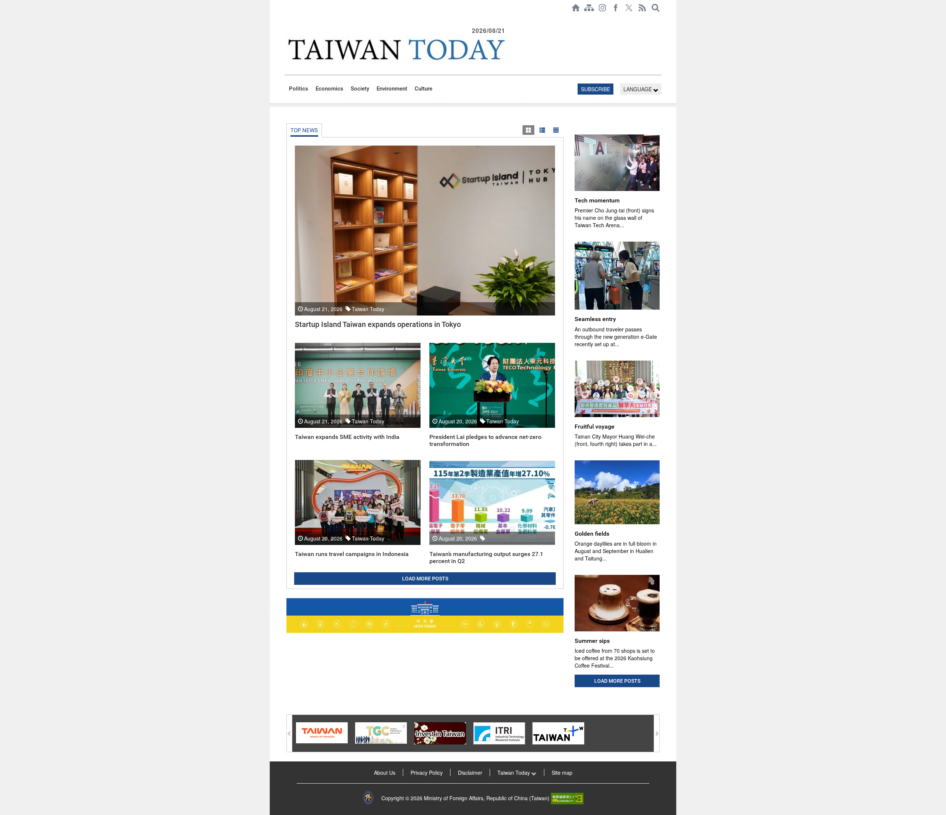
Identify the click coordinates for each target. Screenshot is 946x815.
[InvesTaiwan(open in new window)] (440, 732)
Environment (392, 88)
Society (360, 88)
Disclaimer (470, 772)
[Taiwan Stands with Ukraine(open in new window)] (425, 615)
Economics (329, 88)
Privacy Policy (427, 772)
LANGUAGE (638, 89)
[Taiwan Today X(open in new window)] (629, 8)
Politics (298, 88)
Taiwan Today (514, 772)
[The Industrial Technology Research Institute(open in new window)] (499, 732)
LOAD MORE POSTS (425, 579)
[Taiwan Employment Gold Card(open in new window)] (381, 732)
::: (287, 19)
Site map (562, 772)
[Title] (556, 130)
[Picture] (528, 130)
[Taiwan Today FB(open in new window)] (616, 8)
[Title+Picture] (542, 130)
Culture (423, 88)
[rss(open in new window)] (642, 8)
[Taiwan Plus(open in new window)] (558, 732)
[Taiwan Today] (396, 49)
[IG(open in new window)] (602, 8)
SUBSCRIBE (595, 89)
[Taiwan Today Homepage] (576, 8)
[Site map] (589, 8)
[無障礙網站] (567, 798)
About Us (384, 772)
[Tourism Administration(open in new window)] (322, 732)
